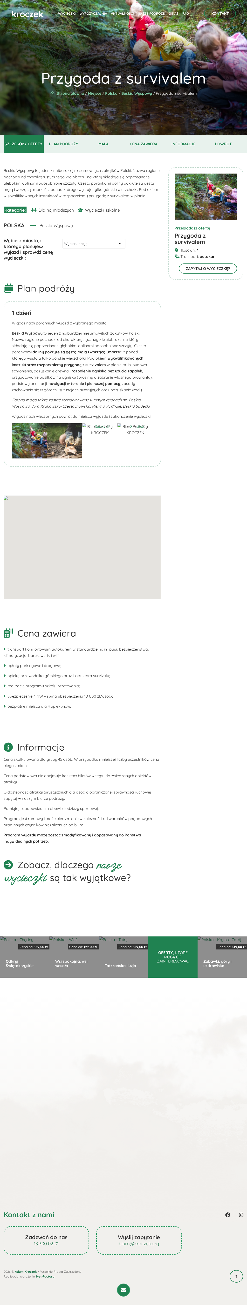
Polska (111, 93)
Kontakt (220, 13)
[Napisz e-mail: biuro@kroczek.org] (123, 1290)
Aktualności (122, 13)
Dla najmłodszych (56, 210)
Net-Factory (45, 1276)
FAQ (185, 13)
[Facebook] (227, 1215)
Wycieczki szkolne (102, 210)
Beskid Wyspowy (136, 93)
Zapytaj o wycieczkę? (208, 268)
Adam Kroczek (26, 1271)
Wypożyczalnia (93, 13)
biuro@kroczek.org (139, 1243)
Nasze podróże (151, 13)
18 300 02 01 (46, 1243)
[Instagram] (241, 1215)
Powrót (223, 143)
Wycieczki (67, 13)
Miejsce (94, 93)
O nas (173, 13)
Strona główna (70, 93)
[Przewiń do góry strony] (236, 1276)
